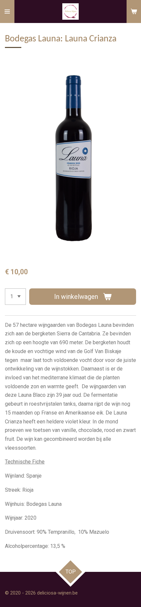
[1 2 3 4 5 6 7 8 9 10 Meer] (15, 296)
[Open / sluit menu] (7, 11)
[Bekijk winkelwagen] (134, 11)
